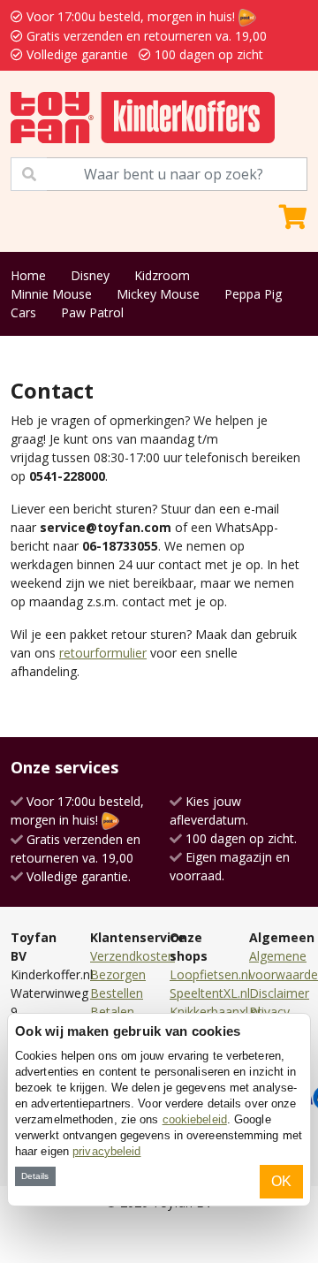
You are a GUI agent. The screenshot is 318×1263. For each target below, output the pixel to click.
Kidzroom (162, 275)
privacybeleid (106, 1151)
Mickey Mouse (158, 293)
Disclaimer (279, 993)
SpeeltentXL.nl (210, 993)
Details (35, 1176)
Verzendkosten (132, 955)
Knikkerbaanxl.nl (215, 1011)
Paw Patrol (92, 312)
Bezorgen (118, 974)
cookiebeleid (195, 1119)
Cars (23, 312)
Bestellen (116, 993)
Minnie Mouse (51, 293)
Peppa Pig (253, 293)
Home (28, 275)
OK (281, 1181)
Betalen (112, 1011)
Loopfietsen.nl (210, 974)
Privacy (269, 1011)
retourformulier (103, 652)
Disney (90, 275)
